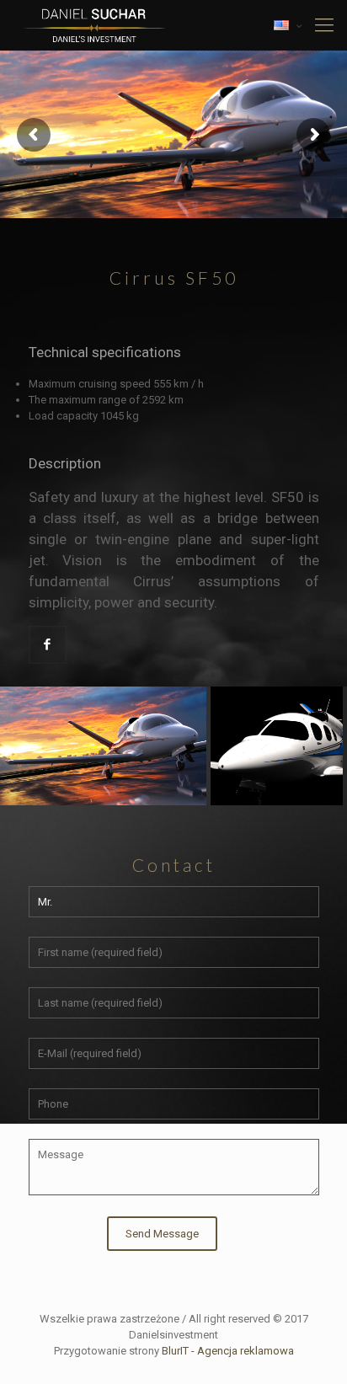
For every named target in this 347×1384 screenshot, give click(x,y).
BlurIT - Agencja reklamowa (228, 1350)
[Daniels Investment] (94, 25)
